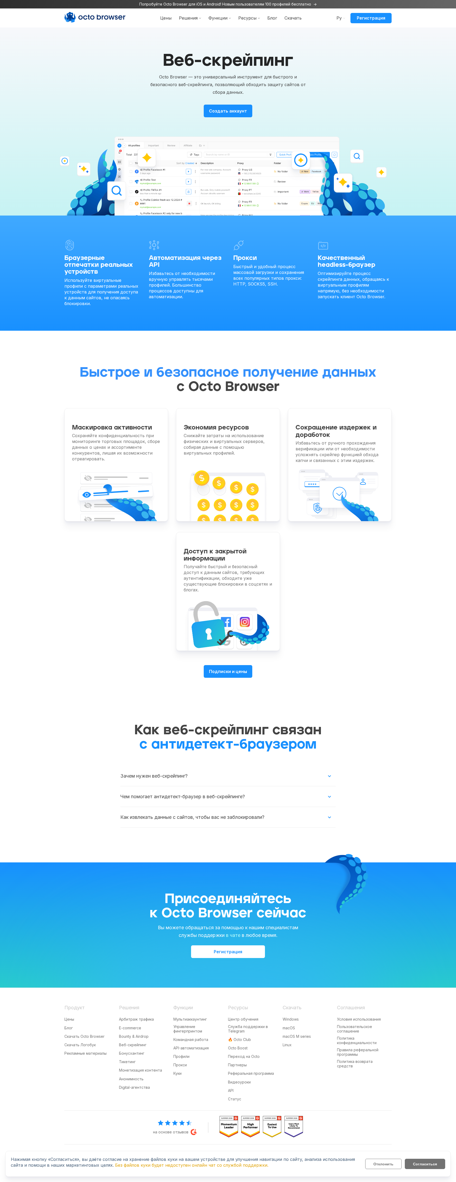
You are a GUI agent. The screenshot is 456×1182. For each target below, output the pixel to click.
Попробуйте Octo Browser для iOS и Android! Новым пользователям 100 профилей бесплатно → (228, 4)
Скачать (293, 18)
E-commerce (130, 1028)
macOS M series (297, 1036)
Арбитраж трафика (136, 1019)
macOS (289, 1028)
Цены (166, 18)
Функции (217, 18)
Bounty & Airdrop (134, 1036)
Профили (181, 1056)
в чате (233, 935)
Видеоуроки (239, 1082)
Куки (177, 1073)
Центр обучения (243, 1019)
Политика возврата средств (355, 1063)
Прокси (180, 1065)
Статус (234, 1099)
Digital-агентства (134, 1087)
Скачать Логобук (80, 1045)
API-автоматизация (191, 1048)
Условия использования (359, 1019)
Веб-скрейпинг (132, 1045)
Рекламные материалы (85, 1053)
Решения (188, 18)
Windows (291, 1019)
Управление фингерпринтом (187, 1028)
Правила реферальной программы (357, 1052)
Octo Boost (238, 1048)
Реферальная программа (251, 1073)
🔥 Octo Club (239, 1039)
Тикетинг (127, 1061)
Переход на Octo (244, 1056)
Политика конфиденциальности (357, 1040)
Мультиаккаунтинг (190, 1019)
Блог (272, 18)
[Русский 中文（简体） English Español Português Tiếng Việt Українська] (339, 17)
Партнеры (237, 1065)
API (231, 1090)
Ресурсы (247, 18)
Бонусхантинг (131, 1053)
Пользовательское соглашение (354, 1028)
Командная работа (190, 1039)
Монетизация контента (140, 1070)
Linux (287, 1045)
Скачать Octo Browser (84, 1036)
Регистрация (371, 18)
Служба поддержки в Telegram (248, 1028)
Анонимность (131, 1079)
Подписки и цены (228, 671)
